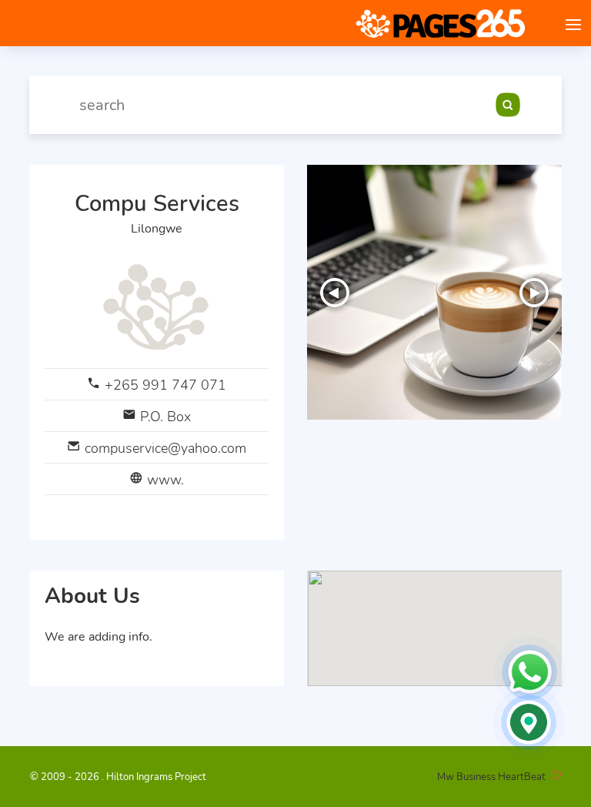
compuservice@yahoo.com (165, 448)
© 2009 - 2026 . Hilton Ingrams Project (118, 777)
